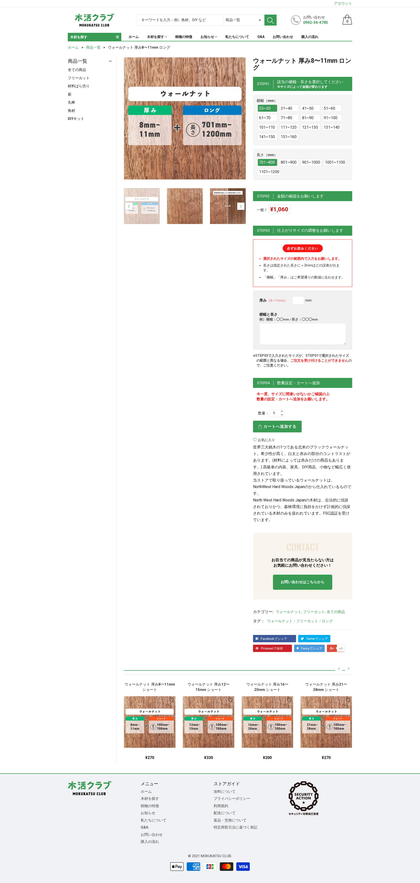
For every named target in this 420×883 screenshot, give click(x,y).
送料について (225, 791)
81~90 (308, 118)
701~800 (267, 162)
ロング (327, 621)
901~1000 (311, 162)
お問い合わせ (152, 834)
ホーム (146, 791)
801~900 (289, 162)
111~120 (289, 127)
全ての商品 (336, 612)
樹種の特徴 (150, 806)
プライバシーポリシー (232, 798)
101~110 (267, 127)
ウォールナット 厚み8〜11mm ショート (150, 687)
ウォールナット (288, 612)
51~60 (329, 108)
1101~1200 (269, 171)
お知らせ (148, 813)
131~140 (332, 127)
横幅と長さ (288, 316)
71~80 (286, 118)
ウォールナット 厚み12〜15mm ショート (208, 687)
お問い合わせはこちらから (302, 582)
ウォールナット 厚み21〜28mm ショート (326, 687)
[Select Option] (137, 737)
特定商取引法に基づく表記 (235, 827)
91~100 (330, 118)
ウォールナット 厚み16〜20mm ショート (267, 687)
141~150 (267, 136)
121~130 (310, 127)
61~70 (265, 118)
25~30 (265, 108)
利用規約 (221, 806)
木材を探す (150, 798)
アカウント (343, 3)
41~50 (308, 108)
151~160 (289, 136)
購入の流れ (150, 841)
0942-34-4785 (315, 22)
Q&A (144, 827)
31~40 (286, 108)
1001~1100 (335, 162)
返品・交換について (230, 820)
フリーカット (314, 612)
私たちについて (153, 820)
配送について (225, 813)
